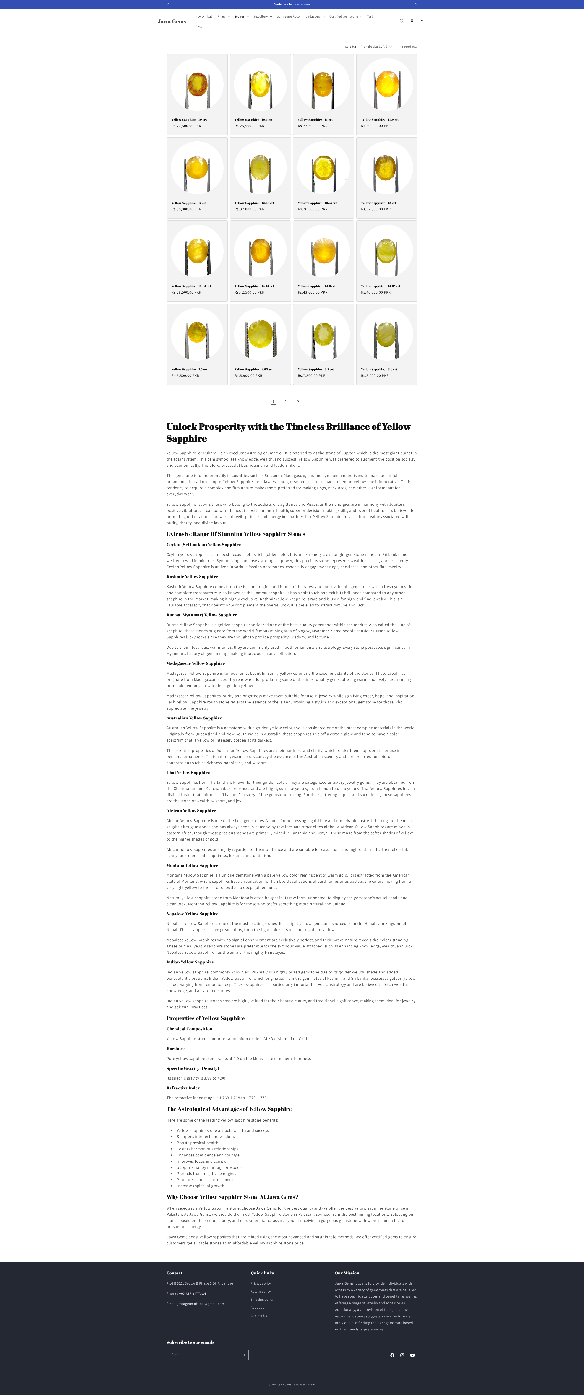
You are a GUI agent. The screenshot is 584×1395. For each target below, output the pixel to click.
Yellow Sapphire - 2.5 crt (190, 369)
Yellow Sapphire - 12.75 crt (317, 203)
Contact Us (259, 1316)
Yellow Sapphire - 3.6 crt (379, 369)
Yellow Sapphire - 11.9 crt (380, 120)
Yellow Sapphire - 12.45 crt (254, 203)
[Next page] (310, 401)
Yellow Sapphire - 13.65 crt (191, 286)
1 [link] (273, 401)
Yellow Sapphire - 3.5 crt (316, 369)
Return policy (261, 1291)
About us (257, 1307)
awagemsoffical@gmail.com (202, 1303)
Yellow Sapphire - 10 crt (189, 120)
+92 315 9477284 (192, 1293)
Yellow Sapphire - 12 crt (189, 203)
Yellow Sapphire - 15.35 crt (380, 286)
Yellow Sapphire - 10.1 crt (254, 120)
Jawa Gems (266, 1208)
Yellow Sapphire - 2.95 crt (254, 369)
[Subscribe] (243, 1355)
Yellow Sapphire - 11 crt (315, 120)
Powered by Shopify (303, 1384)
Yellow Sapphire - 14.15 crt (254, 286)
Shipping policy (262, 1299)
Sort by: (350, 46)
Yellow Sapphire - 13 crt (378, 203)
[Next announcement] (416, 4)
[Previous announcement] (168, 4)
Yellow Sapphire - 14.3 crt (317, 286)
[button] (223, 16)
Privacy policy (261, 1283)
